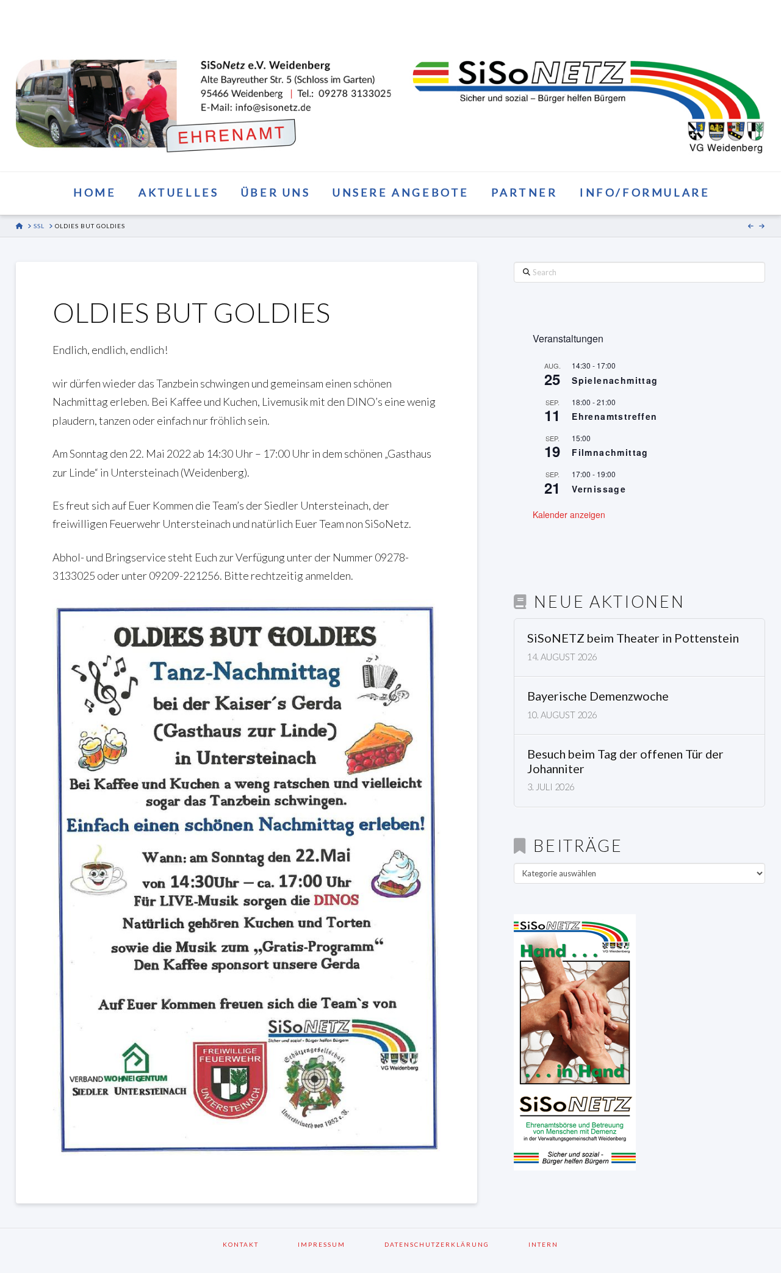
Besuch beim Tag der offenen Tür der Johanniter (625, 761)
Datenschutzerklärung (452, 1244)
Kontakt (256, 1244)
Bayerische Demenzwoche (598, 696)
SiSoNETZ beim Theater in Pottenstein (633, 638)
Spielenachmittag (615, 380)
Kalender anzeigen (569, 514)
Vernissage (599, 489)
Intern (543, 1244)
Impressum (337, 1244)
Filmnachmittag (610, 452)
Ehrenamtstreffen (614, 416)
